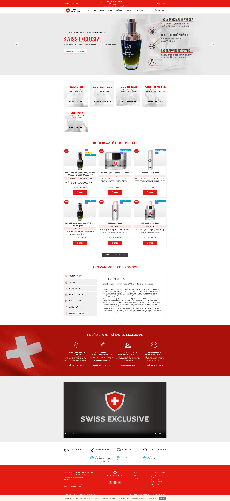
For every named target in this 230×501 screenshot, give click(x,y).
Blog (135, 475)
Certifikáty (129, 10)
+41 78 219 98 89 (74, 3)
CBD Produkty (141, 10)
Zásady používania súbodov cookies (156, 480)
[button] (17, 44)
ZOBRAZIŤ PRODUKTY (74, 51)
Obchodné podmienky (158, 472)
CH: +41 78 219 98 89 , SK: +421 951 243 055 (81, 484)
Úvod (87, 10)
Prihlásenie (161, 3)
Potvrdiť (162, 498)
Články (110, 10)
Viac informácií (153, 498)
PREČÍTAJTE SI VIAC (75, 365)
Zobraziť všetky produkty (115, 254)
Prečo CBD (119, 10)
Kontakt (102, 10)
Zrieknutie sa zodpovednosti (155, 485)
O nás (94, 10)
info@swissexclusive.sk (74, 486)
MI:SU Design (133, 494)
